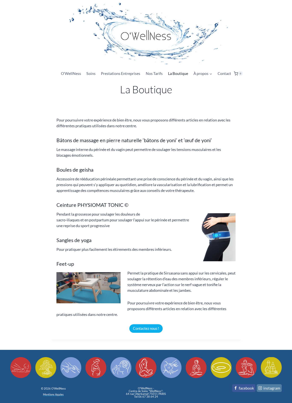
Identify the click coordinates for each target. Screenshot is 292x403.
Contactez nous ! (146, 328)
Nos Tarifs (154, 73)
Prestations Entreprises (120, 73)
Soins (91, 73)
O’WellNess (71, 73)
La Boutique (178, 73)
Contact (224, 73)
